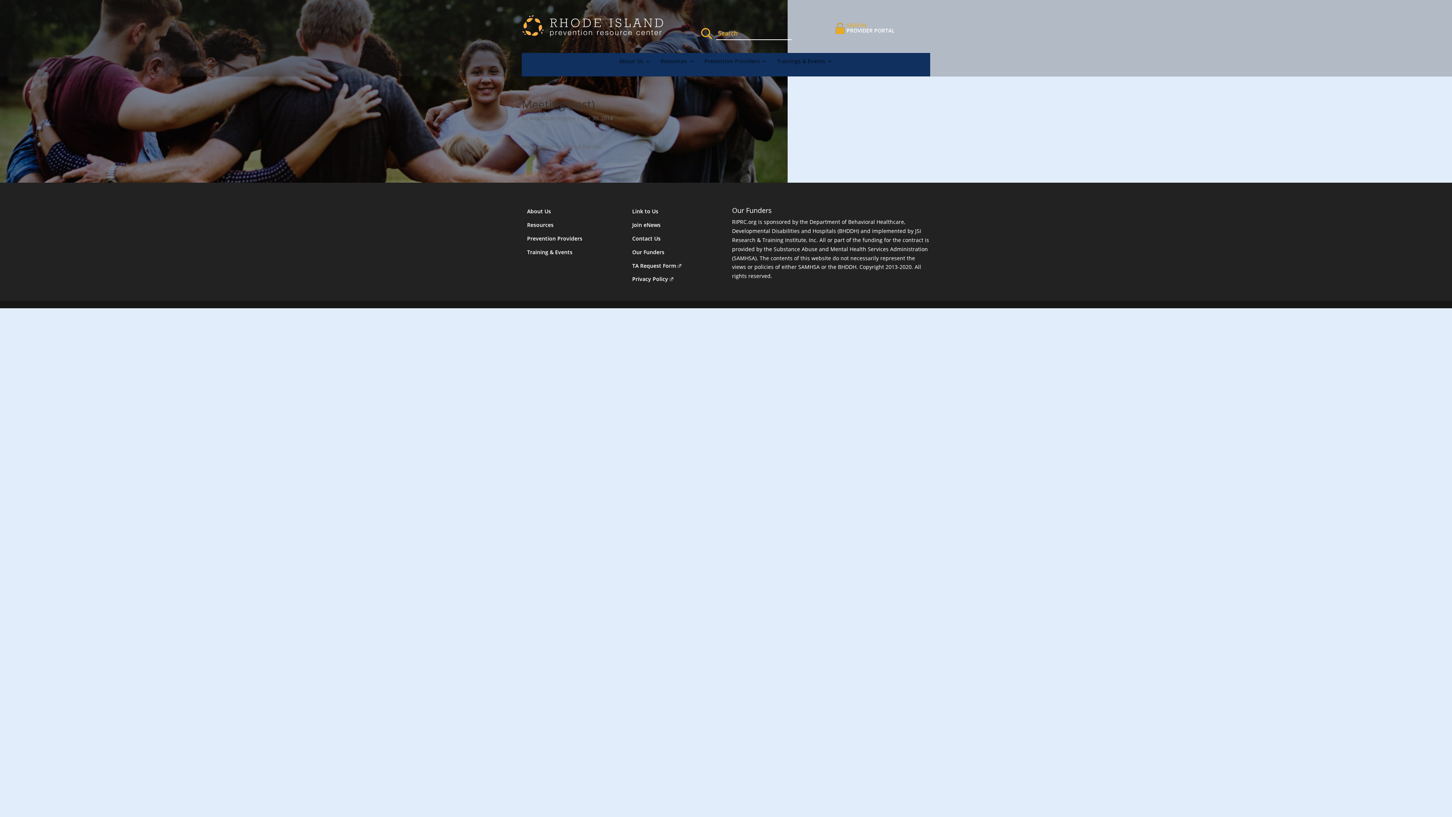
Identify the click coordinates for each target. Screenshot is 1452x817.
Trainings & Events (801, 62)
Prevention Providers (732, 62)
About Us (631, 62)
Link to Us (645, 211)
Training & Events (549, 252)
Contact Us (646, 238)
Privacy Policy (650, 279)
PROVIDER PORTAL (871, 28)
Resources (674, 62)
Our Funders (648, 252)
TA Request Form (654, 265)
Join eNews (646, 224)
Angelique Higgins (552, 118)
